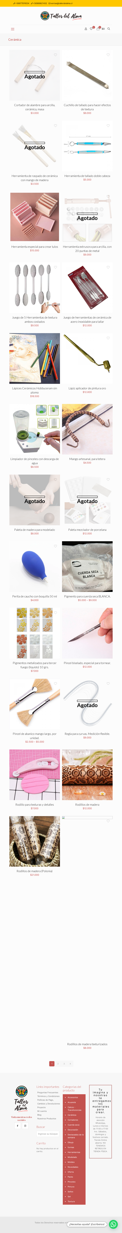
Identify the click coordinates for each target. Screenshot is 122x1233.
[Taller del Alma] (61, 16)
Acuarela (72, 1102)
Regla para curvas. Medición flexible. (87, 733)
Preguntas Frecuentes (47, 1092)
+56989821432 (40, 3)
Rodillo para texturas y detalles (34, 804)
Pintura (71, 1186)
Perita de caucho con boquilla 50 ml (34, 596)
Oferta (71, 1172)
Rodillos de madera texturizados (87, 1044)
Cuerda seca (73, 1125)
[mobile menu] (12, 29)
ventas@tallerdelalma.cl (61, 3)
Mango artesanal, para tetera (87, 459)
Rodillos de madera (87, 804)
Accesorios (73, 1097)
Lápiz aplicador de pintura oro (87, 388)
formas (71, 1147)
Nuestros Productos (46, 1118)
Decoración (73, 1130)
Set (69, 1196)
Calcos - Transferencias (74, 1108)
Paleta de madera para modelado (34, 529)
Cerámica (72, 1115)
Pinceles (71, 1182)
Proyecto (41, 1107)
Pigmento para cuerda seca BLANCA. (87, 596)
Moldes (71, 1162)
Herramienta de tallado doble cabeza (87, 176)
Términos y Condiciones (48, 1096)
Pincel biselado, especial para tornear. (87, 663)
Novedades (73, 1167)
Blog (39, 1115)
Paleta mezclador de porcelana (87, 529)
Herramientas (74, 1152)
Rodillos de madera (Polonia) (35, 871)
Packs (70, 1177)
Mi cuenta (42, 1111)
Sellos (70, 1191)
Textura (71, 1201)
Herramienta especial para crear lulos (34, 246)
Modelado (72, 1157)
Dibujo (70, 1142)
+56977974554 (22, 3)
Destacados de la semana (76, 1136)
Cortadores (73, 1120)
